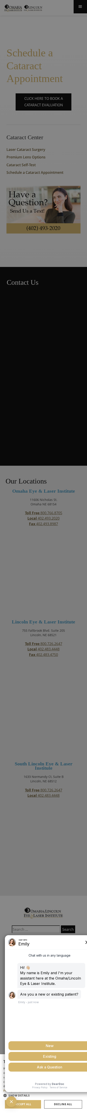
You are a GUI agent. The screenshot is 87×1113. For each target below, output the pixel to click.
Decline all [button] (63, 1104)
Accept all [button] (22, 1104)
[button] (43, 1095)
